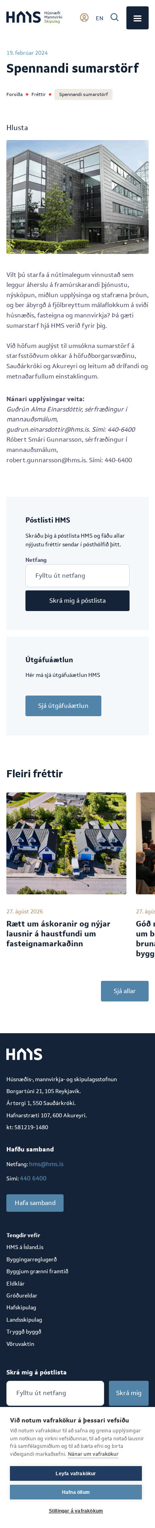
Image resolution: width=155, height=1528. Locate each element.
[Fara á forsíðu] (34, 18)
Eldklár (15, 1283)
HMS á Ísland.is (24, 1247)
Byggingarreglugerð (31, 1259)
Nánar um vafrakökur (93, 1454)
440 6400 (33, 1178)
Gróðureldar (21, 1295)
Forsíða (14, 94)
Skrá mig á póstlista (77, 600)
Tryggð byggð (23, 1331)
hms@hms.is (46, 1164)
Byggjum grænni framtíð (37, 1271)
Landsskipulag (24, 1319)
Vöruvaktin (20, 1343)
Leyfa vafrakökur (76, 1473)
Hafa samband (35, 1203)
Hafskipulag (21, 1307)
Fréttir (38, 94)
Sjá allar (125, 991)
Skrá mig (128, 1393)
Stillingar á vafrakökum (76, 1511)
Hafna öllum (76, 1492)
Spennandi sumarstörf (83, 94)
